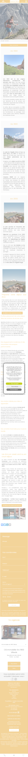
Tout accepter (14, 383)
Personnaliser (14, 389)
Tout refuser (14, 386)
